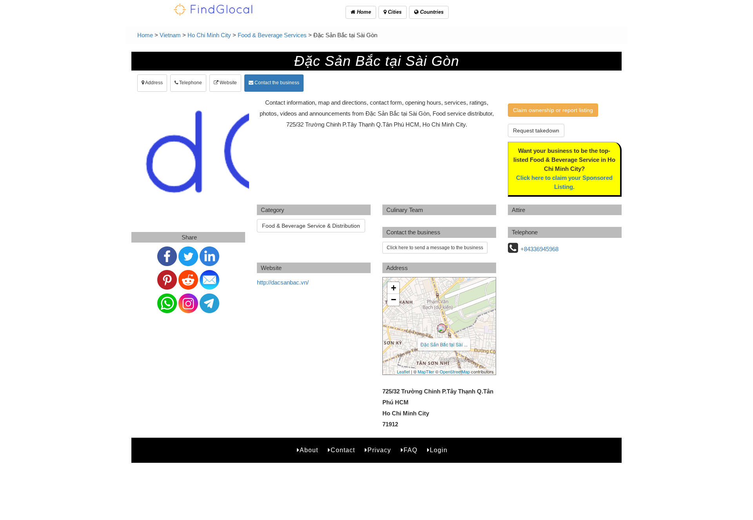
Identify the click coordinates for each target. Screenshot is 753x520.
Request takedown (536, 130)
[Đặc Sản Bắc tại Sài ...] (441, 328)
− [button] (393, 299)
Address (153, 82)
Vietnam (170, 35)
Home (363, 12)
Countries (431, 12)
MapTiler (426, 371)
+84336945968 (539, 249)
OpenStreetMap (455, 371)
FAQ (410, 450)
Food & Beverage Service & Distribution (311, 226)
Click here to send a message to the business (435, 247)
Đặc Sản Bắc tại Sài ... (443, 344)
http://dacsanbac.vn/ (283, 282)
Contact (343, 450)
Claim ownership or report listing (553, 110)
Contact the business (276, 82)
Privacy (379, 450)
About (309, 450)
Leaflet (403, 371)
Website (227, 82)
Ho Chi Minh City (209, 35)
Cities (394, 12)
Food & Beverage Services (272, 35)
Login (438, 450)
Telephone (190, 82)
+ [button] (393, 288)
